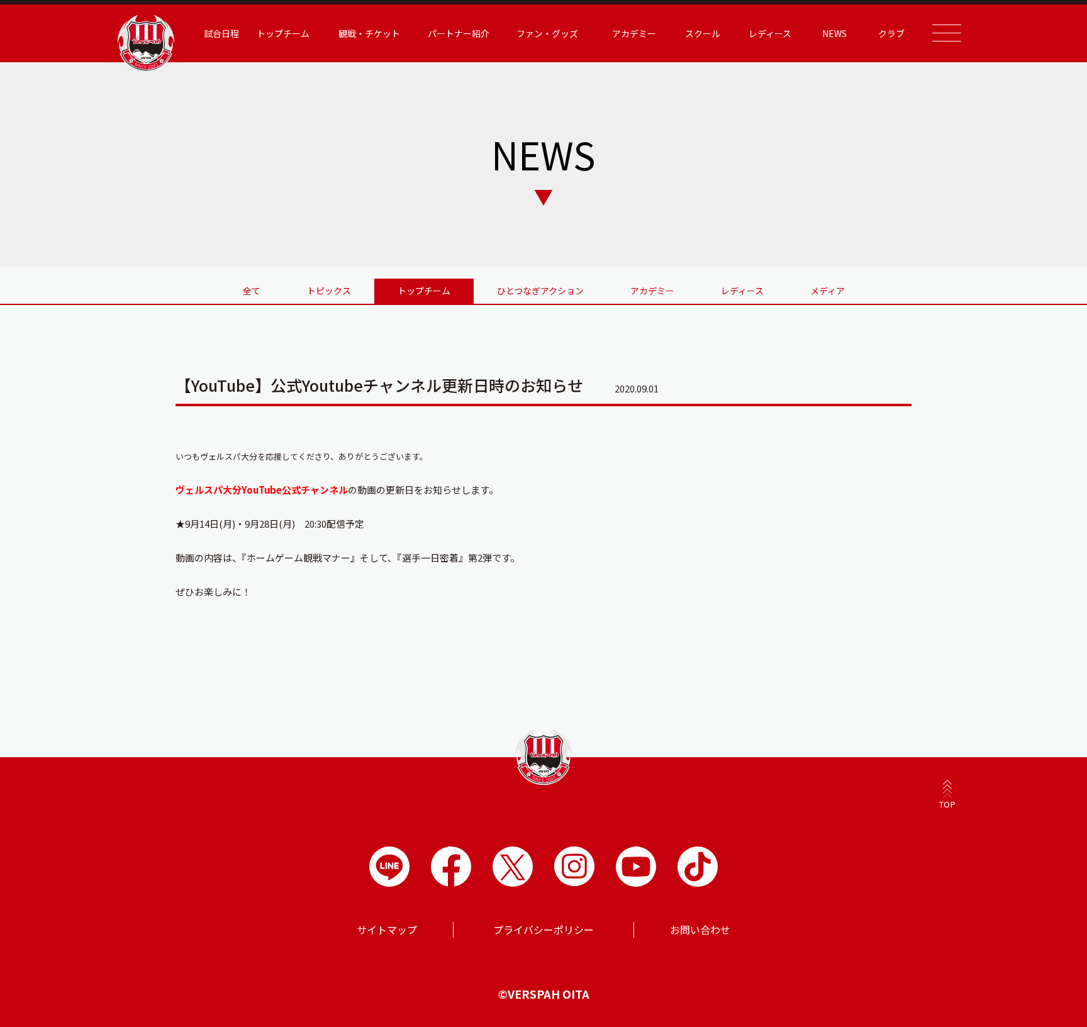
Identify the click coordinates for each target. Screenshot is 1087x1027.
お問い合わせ (700, 929)
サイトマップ (387, 929)
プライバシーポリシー (543, 929)
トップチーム (424, 290)
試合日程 (221, 33)
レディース (742, 290)
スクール (702, 33)
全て (251, 290)
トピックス (329, 290)
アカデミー (652, 290)
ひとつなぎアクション (540, 290)
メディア (827, 290)
